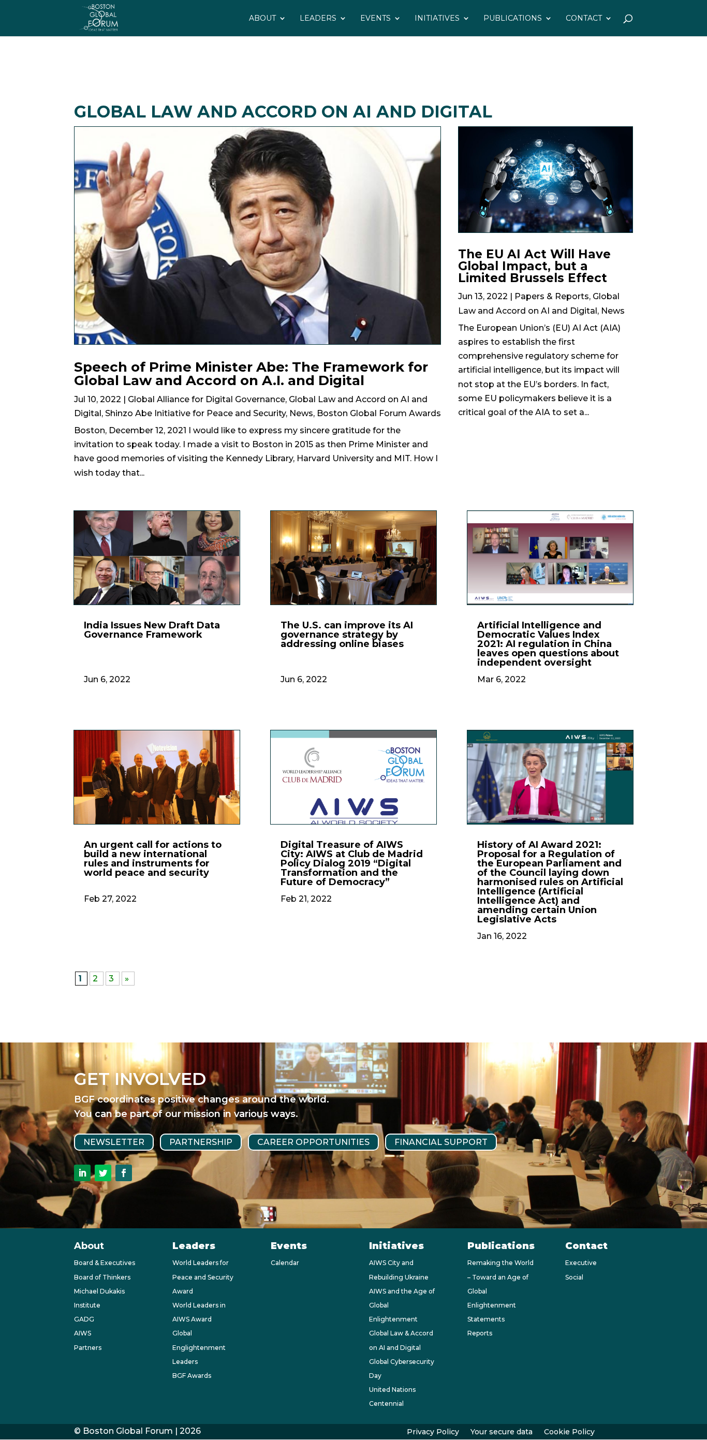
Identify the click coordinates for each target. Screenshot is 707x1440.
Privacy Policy (433, 1432)
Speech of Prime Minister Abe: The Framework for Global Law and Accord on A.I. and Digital (251, 374)
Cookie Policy (569, 1432)
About (262, 18)
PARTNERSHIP (200, 1142)
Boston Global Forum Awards (379, 413)
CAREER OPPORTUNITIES (313, 1142)
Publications (512, 18)
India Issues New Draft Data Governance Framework (152, 630)
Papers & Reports (551, 296)
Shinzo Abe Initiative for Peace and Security (195, 413)
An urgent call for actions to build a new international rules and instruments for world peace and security (153, 858)
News (301, 413)
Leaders (318, 18)
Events (375, 18)
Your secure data (501, 1432)
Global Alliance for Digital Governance (206, 399)
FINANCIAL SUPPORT (441, 1142)
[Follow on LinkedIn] (82, 1173)
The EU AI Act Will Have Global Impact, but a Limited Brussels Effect (534, 266)
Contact (584, 18)
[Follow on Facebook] (123, 1173)
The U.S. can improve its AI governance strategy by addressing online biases (347, 635)
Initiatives (437, 18)
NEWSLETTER (113, 1142)
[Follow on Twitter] (103, 1173)
